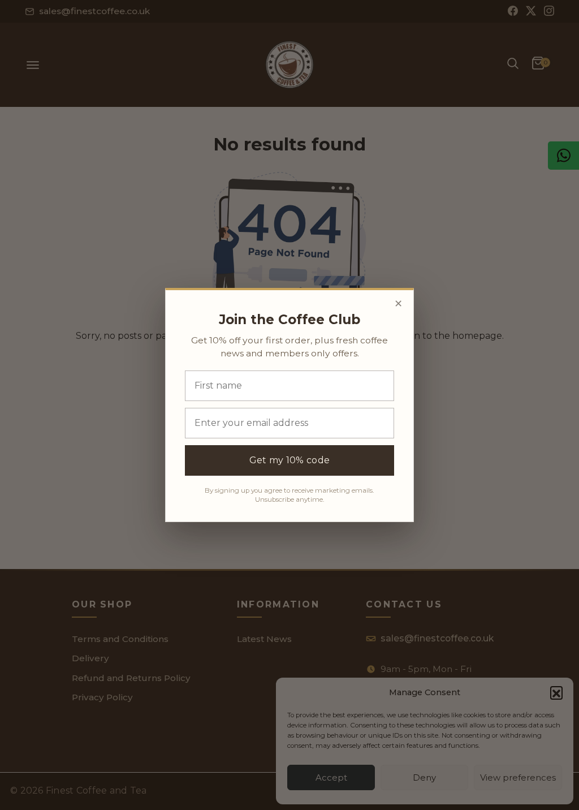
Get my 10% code (289, 460)
